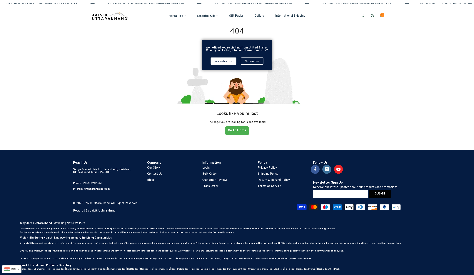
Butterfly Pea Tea (97, 269)
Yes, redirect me (223, 61)
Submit (380, 194)
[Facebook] (315, 169)
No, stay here (252, 61)
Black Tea (279, 269)
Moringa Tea (146, 269)
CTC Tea (290, 269)
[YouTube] (338, 169)
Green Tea (266, 269)
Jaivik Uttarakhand (102, 211)
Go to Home (237, 130)
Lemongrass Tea (117, 269)
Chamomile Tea (42, 269)
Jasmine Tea (207, 269)
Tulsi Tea (194, 269)
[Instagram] (326, 169)
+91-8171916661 (92, 183)
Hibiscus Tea (58, 269)
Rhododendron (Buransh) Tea (231, 269)
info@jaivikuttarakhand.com (91, 189)
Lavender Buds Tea (76, 269)
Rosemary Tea (162, 269)
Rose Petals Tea (179, 269)
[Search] (363, 16)
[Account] (372, 16)
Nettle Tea (132, 269)
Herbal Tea (25, 269)
